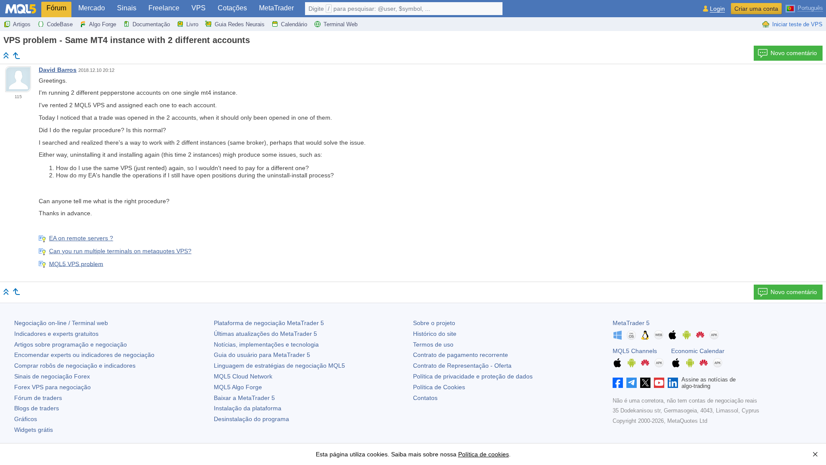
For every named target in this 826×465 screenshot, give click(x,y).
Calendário (294, 24)
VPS (198, 8)
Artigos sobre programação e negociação (70, 344)
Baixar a (244, 397)
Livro (192, 24)
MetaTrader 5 (631, 322)
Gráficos (25, 418)
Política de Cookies (439, 387)
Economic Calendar (697, 350)
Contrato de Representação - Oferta (462, 365)
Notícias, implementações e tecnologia (266, 344)
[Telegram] (631, 383)
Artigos (22, 24)
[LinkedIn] (673, 383)
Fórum (56, 8)
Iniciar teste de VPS (797, 24)
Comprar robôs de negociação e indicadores (75, 365)
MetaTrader (276, 8)
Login (717, 9)
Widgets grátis (33, 429)
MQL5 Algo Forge (238, 387)
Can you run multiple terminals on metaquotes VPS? (120, 251)
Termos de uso (433, 344)
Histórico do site (434, 333)
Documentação (151, 24)
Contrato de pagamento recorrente (460, 354)
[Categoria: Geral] (16, 55)
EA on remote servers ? (81, 238)
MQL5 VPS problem (76, 263)
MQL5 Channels (635, 350)
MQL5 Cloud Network (243, 376)
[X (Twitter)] (645, 383)
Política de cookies (483, 454)
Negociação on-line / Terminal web (61, 322)
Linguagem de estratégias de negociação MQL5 (279, 365)
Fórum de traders (38, 397)
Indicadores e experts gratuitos (56, 333)
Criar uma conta (756, 8)
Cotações (232, 8)
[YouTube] (659, 383)
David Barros (58, 69)
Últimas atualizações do (265, 333)
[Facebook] (618, 383)
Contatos (425, 397)
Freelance (163, 8)
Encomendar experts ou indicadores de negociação (84, 354)
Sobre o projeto (434, 322)
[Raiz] (6, 55)
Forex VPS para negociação (52, 387)
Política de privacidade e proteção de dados (473, 376)
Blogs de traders (36, 408)
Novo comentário (794, 53)
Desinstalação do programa (251, 418)
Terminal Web (341, 24)
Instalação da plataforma (247, 408)
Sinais (126, 8)
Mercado (91, 8)
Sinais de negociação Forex (52, 376)
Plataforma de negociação (269, 322)
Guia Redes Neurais (240, 24)
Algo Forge (102, 24)
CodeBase (60, 24)
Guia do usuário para (262, 354)
